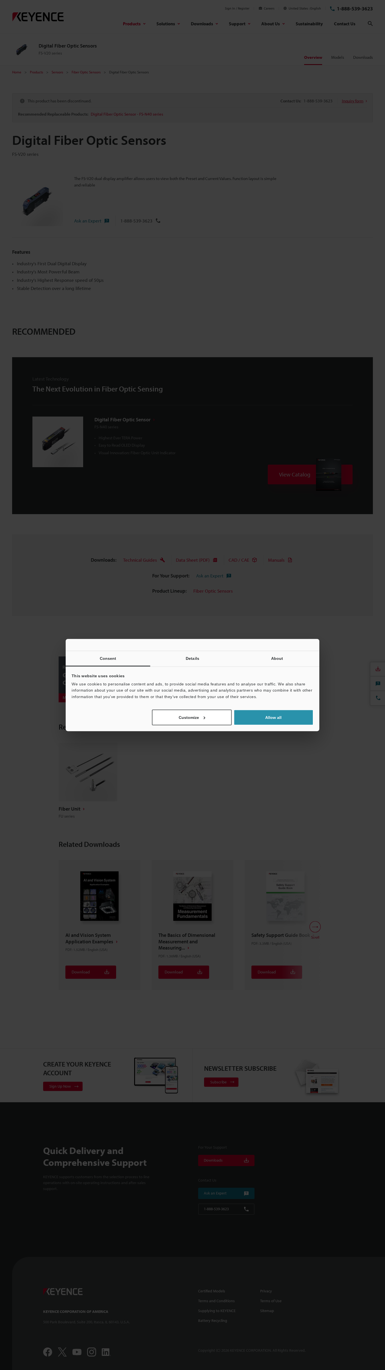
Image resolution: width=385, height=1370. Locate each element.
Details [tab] (192, 658)
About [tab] (277, 658)
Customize (189, 717)
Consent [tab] (108, 658)
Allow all (273, 717)
